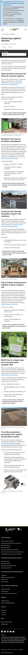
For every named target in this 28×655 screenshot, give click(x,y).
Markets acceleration (6, 545)
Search (3, 29)
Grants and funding (5, 589)
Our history (3, 612)
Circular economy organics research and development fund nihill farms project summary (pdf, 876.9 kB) (13, 401)
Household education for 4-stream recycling (11, 554)
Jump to (5, 54)
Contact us (3, 614)
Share (4, 47)
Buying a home (4, 579)
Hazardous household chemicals (8, 565)
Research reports (5, 600)
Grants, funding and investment (9, 585)
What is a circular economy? (7, 541)
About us (3, 606)
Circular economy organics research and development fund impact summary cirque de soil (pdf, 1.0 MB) (14, 252)
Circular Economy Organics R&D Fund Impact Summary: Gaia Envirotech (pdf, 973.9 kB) (14, 113)
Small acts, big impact (6, 567)
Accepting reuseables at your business (10, 549)
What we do (3, 610)
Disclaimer (10, 649)
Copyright (20, 649)
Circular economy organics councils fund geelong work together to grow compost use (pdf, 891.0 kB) (14, 326)
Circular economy (6, 537)
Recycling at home (5, 561)
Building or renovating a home (8, 577)
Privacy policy (4, 649)
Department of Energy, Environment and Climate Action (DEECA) (13, 22)
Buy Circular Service (5, 547)
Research (3, 597)
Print (10, 47)
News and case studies (6, 622)
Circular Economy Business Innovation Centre (11, 543)
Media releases (4, 624)
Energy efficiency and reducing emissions (12, 571)
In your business (4, 581)
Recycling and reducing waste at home (11, 558)
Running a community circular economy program (12, 551)
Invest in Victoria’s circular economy (9, 593)
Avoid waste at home (6, 563)
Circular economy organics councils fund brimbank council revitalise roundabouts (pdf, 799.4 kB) (14, 185)
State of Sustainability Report (8, 603)
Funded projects (4, 591)
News (2, 618)
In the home (4, 575)
